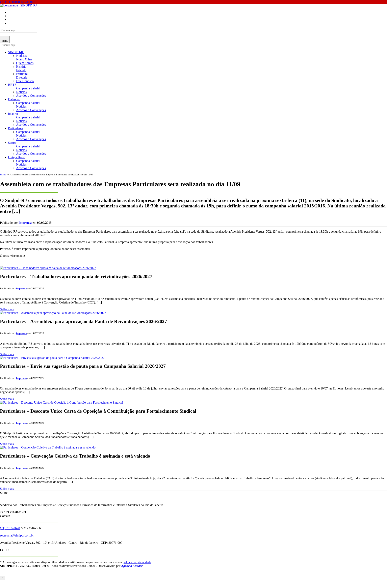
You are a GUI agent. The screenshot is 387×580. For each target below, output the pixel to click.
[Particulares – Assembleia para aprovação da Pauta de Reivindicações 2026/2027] (53, 313)
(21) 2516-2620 (10, 528)
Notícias (21, 55)
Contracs (30, 1)
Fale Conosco (25, 81)
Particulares (15, 128)
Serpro (12, 142)
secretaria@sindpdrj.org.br (17, 535)
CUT (3, 1)
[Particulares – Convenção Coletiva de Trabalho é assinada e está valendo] (48, 447)
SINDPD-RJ (16, 52)
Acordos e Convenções (31, 95)
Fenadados (16, 1)
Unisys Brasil (16, 157)
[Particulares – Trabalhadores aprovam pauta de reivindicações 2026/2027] (48, 268)
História (21, 66)
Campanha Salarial (28, 88)
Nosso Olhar (24, 59)
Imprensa (25, 222)
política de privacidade (137, 562)
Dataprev (14, 99)
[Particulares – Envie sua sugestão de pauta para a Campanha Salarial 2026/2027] (52, 357)
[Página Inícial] (18, 5)
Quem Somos (24, 63)
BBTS (12, 84)
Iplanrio (13, 113)
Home (3, 174)
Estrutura (22, 74)
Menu (5, 40)
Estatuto (21, 70)
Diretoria (21, 77)
